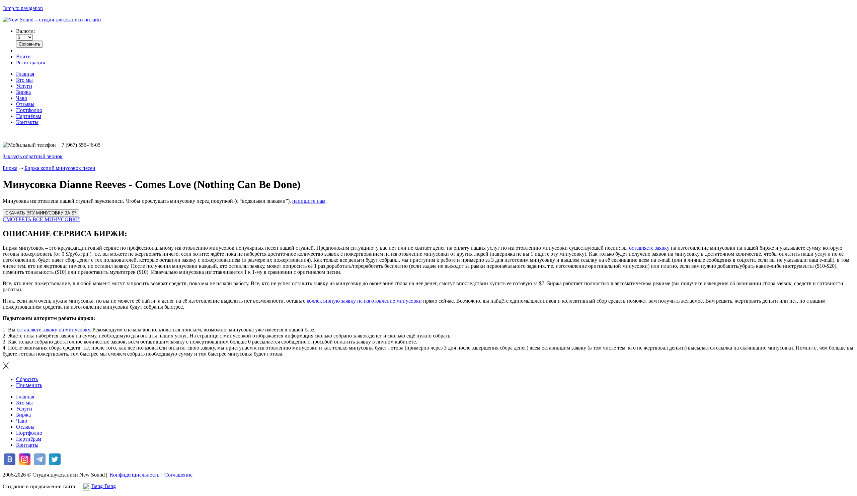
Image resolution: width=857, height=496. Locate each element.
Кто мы (24, 80)
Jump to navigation (23, 8)
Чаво (21, 98)
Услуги (24, 86)
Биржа (23, 92)
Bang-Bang (103, 486)
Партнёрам (28, 116)
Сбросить (27, 379)
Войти (23, 56)
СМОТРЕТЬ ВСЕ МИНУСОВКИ (41, 219)
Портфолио (29, 110)
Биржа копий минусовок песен (59, 168)
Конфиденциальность (134, 475)
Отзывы (25, 104)
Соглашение (178, 475)
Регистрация (30, 62)
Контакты (27, 122)
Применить (29, 385)
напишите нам (308, 201)
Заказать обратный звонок (33, 156)
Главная (25, 74)
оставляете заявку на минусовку (53, 329)
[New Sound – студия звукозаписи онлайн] (52, 19)
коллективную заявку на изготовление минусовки (364, 301)
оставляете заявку (649, 248)
